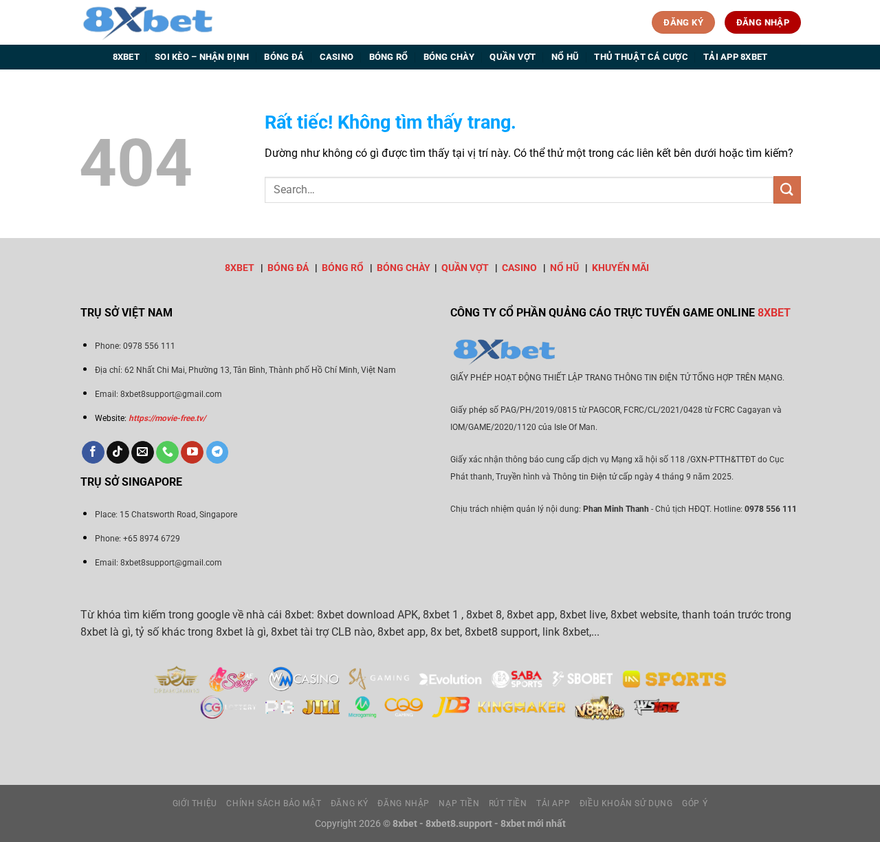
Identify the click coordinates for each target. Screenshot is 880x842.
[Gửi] (787, 189)
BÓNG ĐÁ (288, 268)
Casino (337, 57)
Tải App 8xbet (735, 57)
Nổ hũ (565, 57)
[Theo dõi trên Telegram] (217, 452)
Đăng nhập (403, 803)
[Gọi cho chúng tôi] (167, 452)
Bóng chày (449, 57)
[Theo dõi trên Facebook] (93, 452)
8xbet (126, 57)
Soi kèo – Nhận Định (202, 57)
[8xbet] (148, 22)
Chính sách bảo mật (273, 803)
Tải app (553, 803)
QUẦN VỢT (465, 268)
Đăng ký (349, 803)
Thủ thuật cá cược (641, 57)
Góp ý (694, 803)
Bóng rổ (388, 57)
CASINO (519, 268)
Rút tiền (508, 803)
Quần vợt (513, 57)
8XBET (239, 268)
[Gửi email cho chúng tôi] (142, 452)
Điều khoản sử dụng (626, 803)
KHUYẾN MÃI (620, 268)
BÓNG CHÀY (403, 268)
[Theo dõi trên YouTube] (192, 452)
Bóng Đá (284, 57)
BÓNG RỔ (343, 268)
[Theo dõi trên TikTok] (118, 452)
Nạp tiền (459, 803)
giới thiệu (195, 803)
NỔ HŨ (564, 268)
